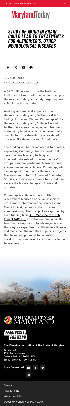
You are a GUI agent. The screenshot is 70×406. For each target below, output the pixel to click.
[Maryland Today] (31, 15)
